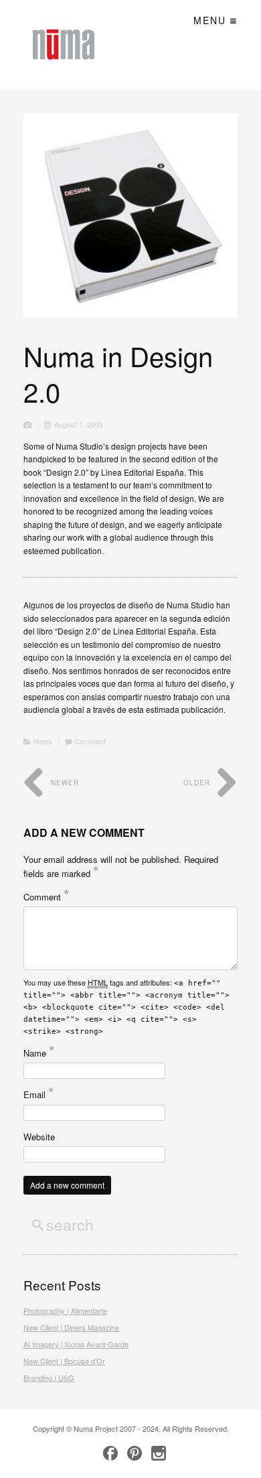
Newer (63, 782)
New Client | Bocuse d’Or (64, 1360)
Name (39, 1053)
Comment (89, 741)
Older (198, 782)
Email (38, 1094)
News (42, 741)
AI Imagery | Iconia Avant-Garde (75, 1344)
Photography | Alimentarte (65, 1310)
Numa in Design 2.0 (118, 373)
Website (39, 1136)
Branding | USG (48, 1377)
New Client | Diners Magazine (71, 1327)
